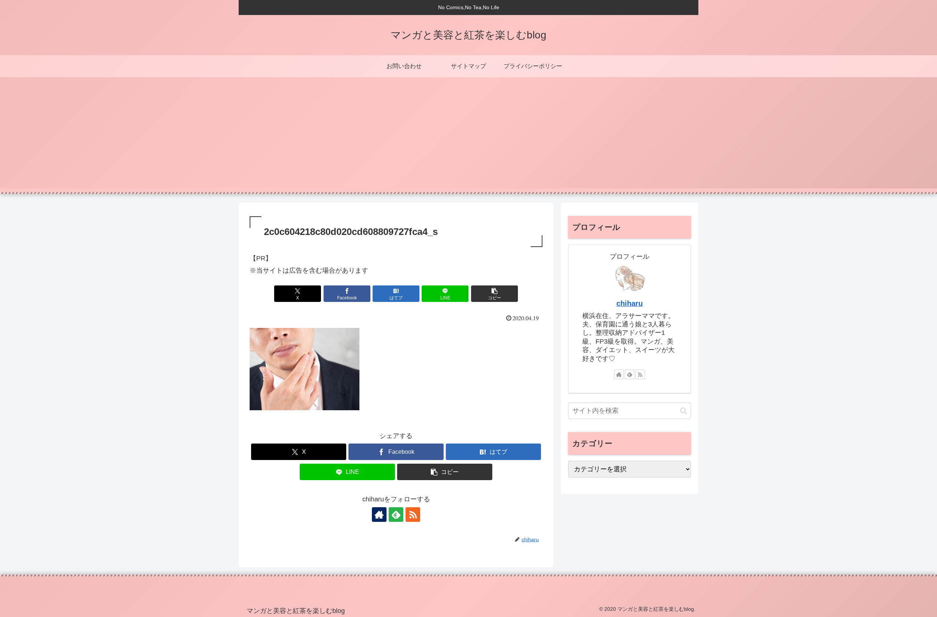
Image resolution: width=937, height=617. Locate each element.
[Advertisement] (468, 137)
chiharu (629, 303)
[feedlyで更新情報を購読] (396, 514)
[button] (494, 293)
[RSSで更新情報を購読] (413, 514)
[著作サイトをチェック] (379, 514)
